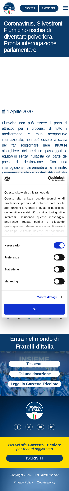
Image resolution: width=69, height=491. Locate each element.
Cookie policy (46, 482)
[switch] (59, 257)
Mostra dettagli (47, 297)
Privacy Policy (23, 482)
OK (35, 309)
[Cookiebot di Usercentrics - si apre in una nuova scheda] (49, 178)
